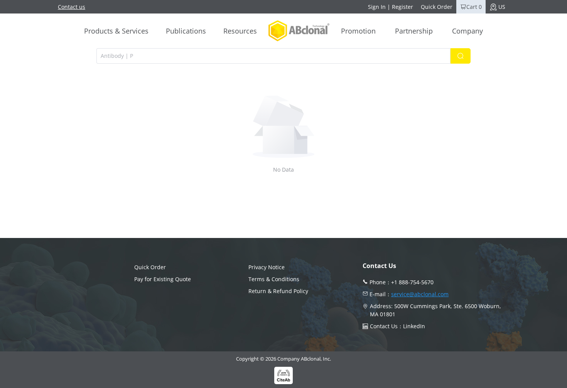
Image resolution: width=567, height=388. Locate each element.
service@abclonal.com (420, 294)
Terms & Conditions (273, 279)
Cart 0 (474, 6)
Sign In (377, 6)
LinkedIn (414, 326)
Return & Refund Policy (278, 291)
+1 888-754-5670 (412, 282)
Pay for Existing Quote (162, 279)
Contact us (71, 6)
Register (402, 6)
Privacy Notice (266, 267)
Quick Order (436, 6)
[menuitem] (116, 31)
